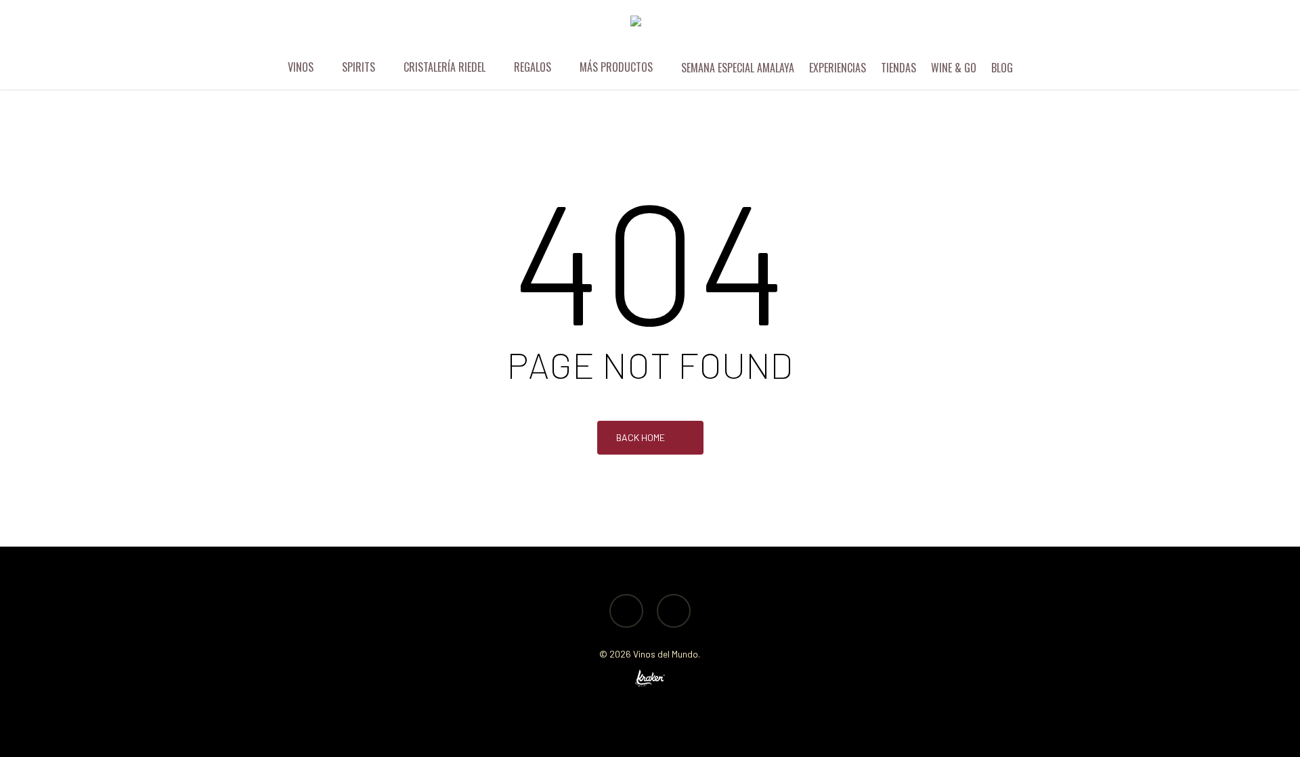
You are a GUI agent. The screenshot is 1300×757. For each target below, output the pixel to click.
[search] (1204, 31)
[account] (1239, 31)
